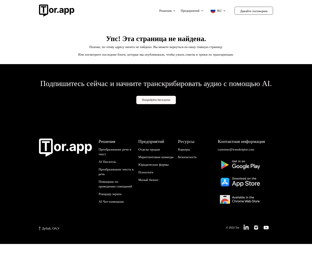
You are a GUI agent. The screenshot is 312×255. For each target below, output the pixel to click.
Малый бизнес (148, 180)
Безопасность (187, 157)
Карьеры (184, 149)
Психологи (145, 172)
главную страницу (209, 47)
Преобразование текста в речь (116, 172)
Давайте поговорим (253, 11)
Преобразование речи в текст (115, 152)
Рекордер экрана (110, 194)
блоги (121, 54)
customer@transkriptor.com (236, 149)
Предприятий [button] (190, 10)
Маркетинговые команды (156, 157)
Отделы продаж (149, 149)
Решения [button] (165, 10)
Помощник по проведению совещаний (115, 184)
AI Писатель (107, 162)
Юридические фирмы (153, 164)
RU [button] (219, 10)
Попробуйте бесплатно (156, 99)
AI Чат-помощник (111, 201)
